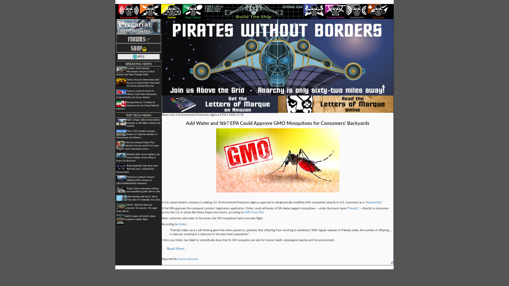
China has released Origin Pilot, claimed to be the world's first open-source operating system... (142, 145)
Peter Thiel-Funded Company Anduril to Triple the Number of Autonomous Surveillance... (136, 134)
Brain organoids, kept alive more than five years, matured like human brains (137, 169)
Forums (137, 39)
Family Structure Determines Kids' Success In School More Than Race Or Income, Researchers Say (143, 83)
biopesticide (373, 202)
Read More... (177, 248)
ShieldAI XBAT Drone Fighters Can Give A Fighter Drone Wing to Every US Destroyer (138, 157)
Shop (136, 48)
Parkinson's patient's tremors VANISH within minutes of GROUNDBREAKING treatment (135, 180)
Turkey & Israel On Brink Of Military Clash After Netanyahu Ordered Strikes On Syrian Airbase (136, 94)
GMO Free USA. (254, 212)
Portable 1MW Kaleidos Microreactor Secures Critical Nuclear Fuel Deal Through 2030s (135, 71)
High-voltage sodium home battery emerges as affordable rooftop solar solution (144, 123)
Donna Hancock (188, 259)
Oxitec (182, 224)
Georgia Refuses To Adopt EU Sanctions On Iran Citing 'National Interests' (137, 105)
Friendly (353, 208)
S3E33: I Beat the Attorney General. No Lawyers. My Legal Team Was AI (136, 208)
